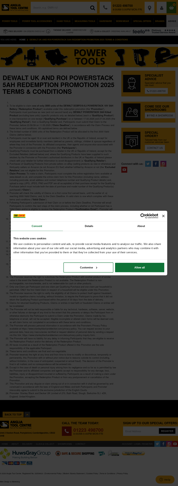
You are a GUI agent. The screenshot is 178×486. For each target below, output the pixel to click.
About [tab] (141, 226)
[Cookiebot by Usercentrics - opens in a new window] (143, 216)
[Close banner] (163, 216)
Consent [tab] (37, 226)
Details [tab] (89, 226)
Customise (86, 267)
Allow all (139, 267)
